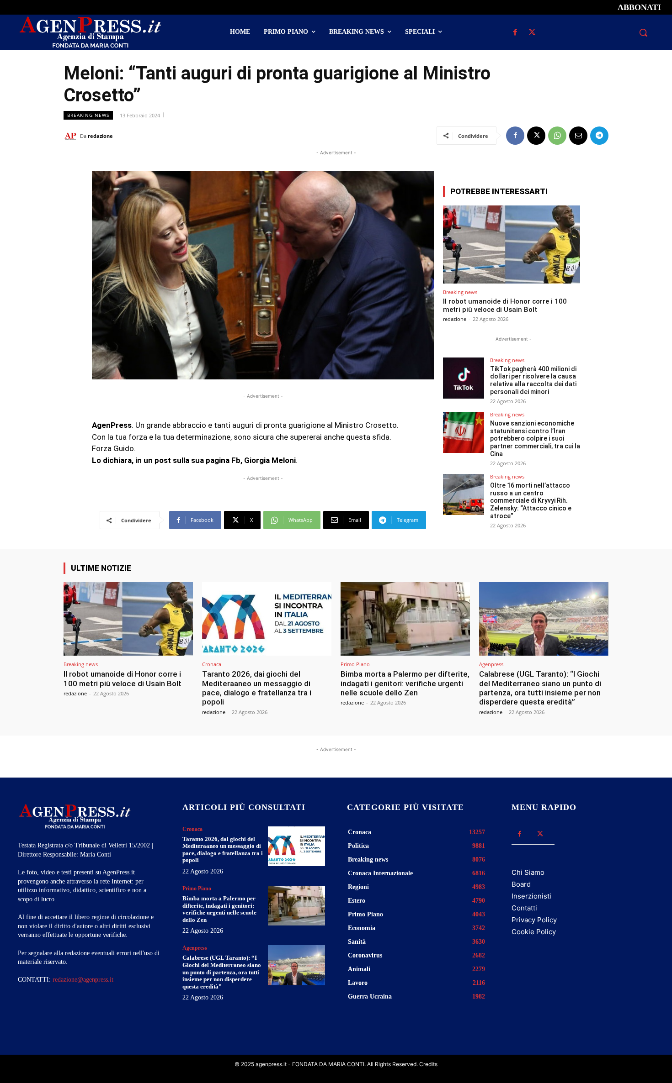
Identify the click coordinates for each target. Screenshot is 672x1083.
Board (521, 884)
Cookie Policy (534, 931)
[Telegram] (599, 135)
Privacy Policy (534, 919)
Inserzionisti (531, 896)
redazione (100, 135)
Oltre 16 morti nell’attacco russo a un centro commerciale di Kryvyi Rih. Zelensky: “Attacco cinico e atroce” (530, 501)
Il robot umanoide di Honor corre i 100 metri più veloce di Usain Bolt (505, 305)
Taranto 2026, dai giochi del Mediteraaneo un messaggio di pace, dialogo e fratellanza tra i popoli (256, 687)
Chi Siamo (528, 872)
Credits (428, 1064)
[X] (532, 32)
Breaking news (88, 115)
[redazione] (72, 136)
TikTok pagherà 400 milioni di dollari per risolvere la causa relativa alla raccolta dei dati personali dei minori (533, 380)
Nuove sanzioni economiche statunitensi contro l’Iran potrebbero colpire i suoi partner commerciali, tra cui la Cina (535, 438)
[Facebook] (515, 32)
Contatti (524, 908)
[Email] (578, 135)
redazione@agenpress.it (83, 979)
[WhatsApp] (557, 135)
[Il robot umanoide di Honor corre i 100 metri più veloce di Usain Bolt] (511, 244)
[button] (643, 32)
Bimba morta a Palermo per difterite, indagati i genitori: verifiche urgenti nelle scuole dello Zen (405, 683)
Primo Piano (355, 664)
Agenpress (491, 664)
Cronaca (211, 664)
